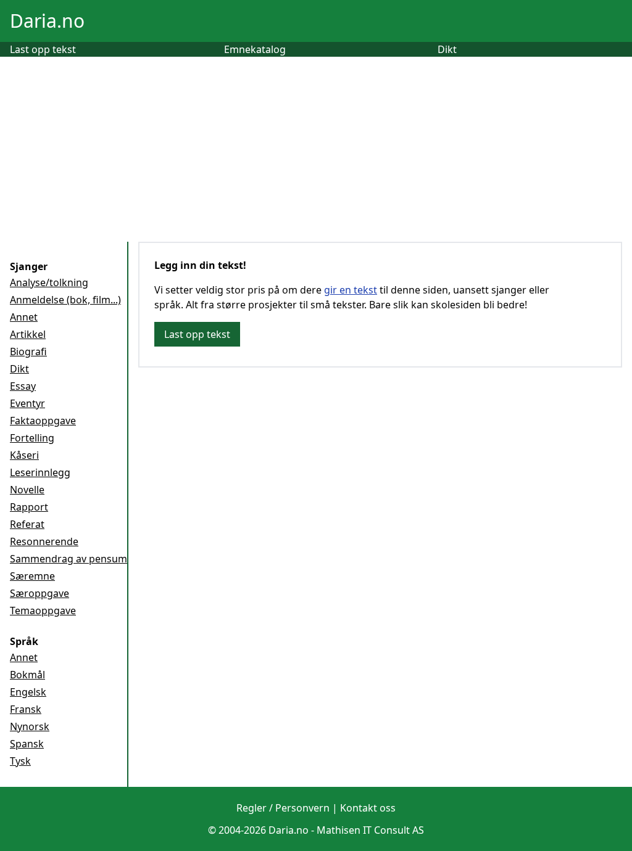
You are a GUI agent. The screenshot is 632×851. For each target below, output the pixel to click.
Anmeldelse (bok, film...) (65, 299)
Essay (23, 386)
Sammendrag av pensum (68, 558)
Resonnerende (44, 541)
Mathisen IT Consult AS (370, 830)
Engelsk (28, 692)
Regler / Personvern (283, 808)
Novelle (27, 489)
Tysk (20, 761)
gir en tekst (350, 290)
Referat (27, 524)
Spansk (27, 743)
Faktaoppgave (43, 420)
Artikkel (28, 334)
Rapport (29, 507)
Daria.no (47, 20)
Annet (24, 317)
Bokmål (27, 674)
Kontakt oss (368, 808)
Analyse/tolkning (49, 282)
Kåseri (24, 455)
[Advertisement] (316, 149)
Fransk (25, 709)
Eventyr (27, 403)
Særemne (32, 576)
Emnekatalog (255, 49)
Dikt (447, 49)
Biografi (28, 351)
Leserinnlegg (40, 472)
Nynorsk (29, 726)
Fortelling (32, 438)
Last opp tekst (43, 49)
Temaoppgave (43, 610)
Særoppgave (39, 593)
